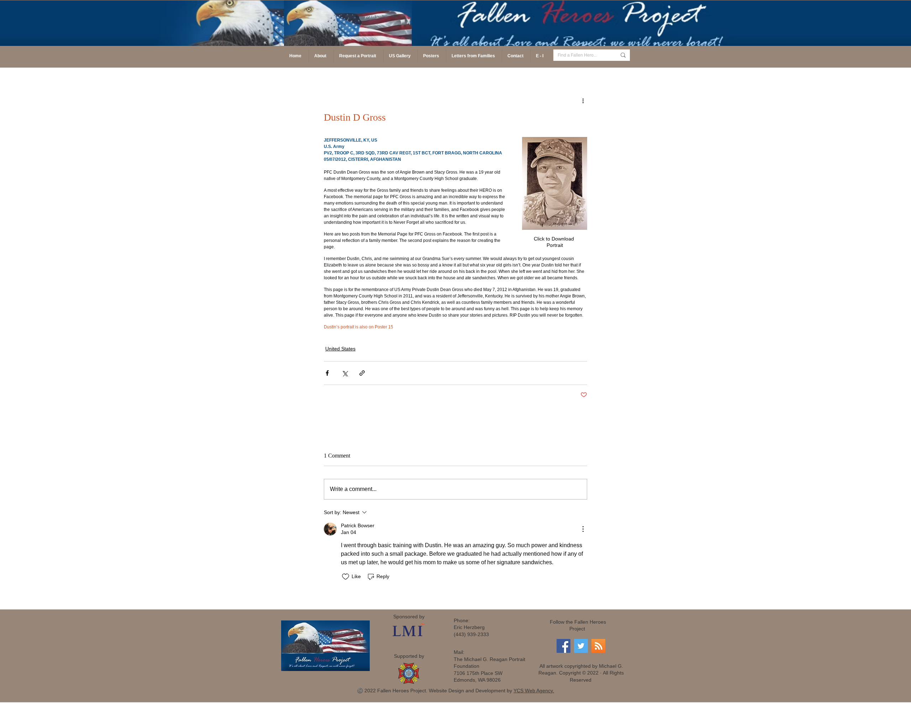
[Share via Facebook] (327, 373)
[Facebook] (563, 646)
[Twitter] (581, 646)
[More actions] (583, 100)
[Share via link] (362, 373)
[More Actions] (583, 529)
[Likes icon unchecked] (345, 576)
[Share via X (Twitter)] (344, 373)
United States (340, 349)
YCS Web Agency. (534, 690)
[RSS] (598, 646)
